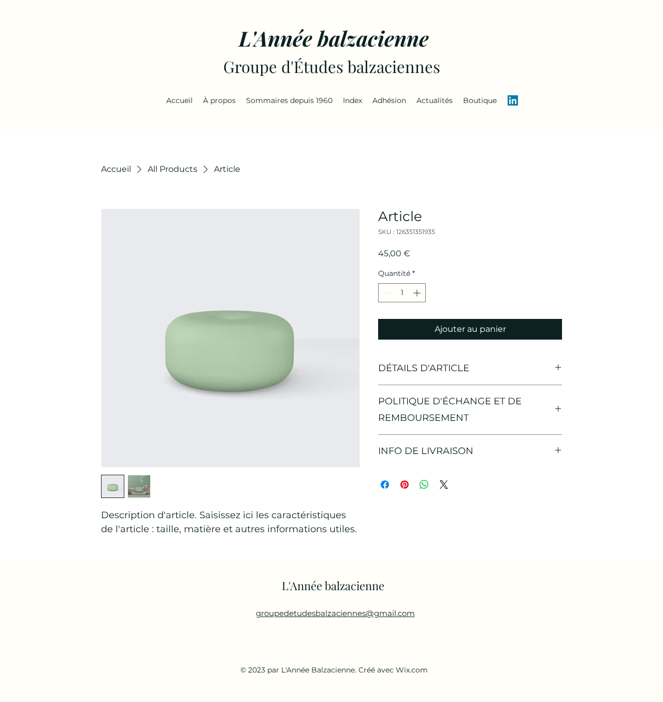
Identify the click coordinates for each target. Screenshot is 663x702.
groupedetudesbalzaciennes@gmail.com (335, 613)
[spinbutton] (402, 293)
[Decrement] (386, 293)
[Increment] (417, 293)
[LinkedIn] (513, 100)
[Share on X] (444, 484)
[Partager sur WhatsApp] (424, 484)
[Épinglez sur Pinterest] (404, 484)
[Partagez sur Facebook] (385, 484)
